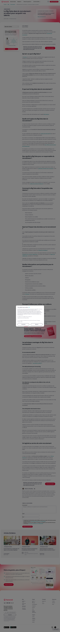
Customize (23, 324)
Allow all (36, 324)
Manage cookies (19, 321)
